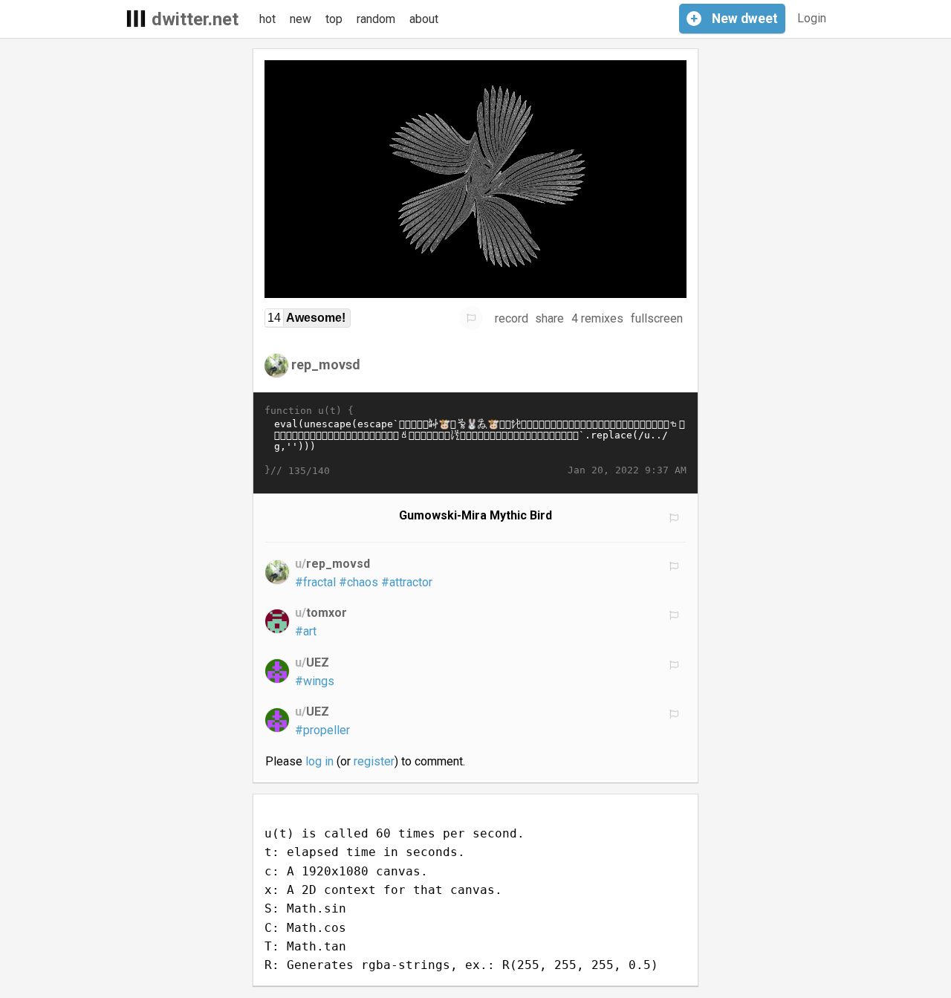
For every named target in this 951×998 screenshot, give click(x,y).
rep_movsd (325, 364)
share (549, 318)
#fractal (315, 582)
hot (267, 19)
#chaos (358, 582)
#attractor (406, 582)
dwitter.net (195, 19)
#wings (314, 681)
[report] (471, 318)
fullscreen (657, 318)
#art (306, 631)
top (334, 19)
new (300, 19)
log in (319, 761)
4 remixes (597, 318)
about (423, 19)
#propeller (322, 730)
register (374, 761)
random (376, 19)
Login (811, 18)
